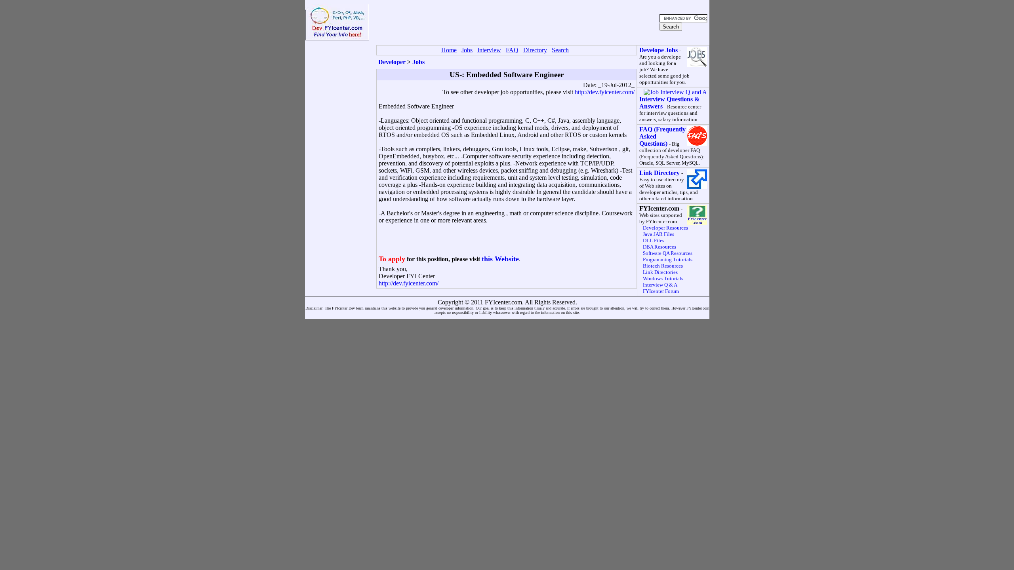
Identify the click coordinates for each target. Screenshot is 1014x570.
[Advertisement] (513, 22)
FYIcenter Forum (661, 291)
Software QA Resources (667, 253)
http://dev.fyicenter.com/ (605, 92)
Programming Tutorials (667, 259)
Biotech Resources (663, 266)
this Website (500, 259)
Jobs (418, 62)
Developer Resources (665, 228)
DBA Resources (659, 247)
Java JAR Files (658, 234)
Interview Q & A (660, 285)
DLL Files (653, 240)
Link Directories (660, 272)
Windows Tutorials (663, 278)
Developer (392, 62)
